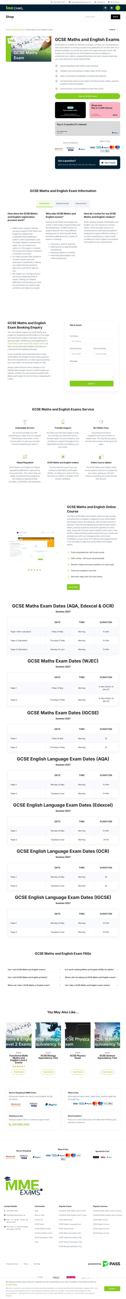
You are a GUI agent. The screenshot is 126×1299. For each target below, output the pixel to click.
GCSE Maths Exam (66, 1220)
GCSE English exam (36, 343)
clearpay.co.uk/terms (75, 115)
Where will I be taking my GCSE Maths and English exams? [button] (91, 977)
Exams (21, 30)
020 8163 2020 (20, 1124)
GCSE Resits (39, 1224)
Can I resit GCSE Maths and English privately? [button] (34, 977)
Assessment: (81, 203)
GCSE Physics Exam (78, 1056)
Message (73, 361)
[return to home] (23, 1185)
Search (115, 17)
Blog (36, 1211)
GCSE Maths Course (100, 1220)
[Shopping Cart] (105, 7)
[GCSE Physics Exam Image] (78, 1035)
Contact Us (39, 1220)
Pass (36, 1242)
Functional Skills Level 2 (43, 1233)
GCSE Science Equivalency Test (107, 1056)
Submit (91, 384)
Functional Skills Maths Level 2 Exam (72, 1211)
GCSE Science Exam (66, 1229)
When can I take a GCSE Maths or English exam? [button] (34, 985)
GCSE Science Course (101, 1229)
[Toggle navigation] (117, 7)
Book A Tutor (40, 1215)
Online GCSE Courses (43, 1229)
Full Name (74, 336)
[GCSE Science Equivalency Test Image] (107, 1035)
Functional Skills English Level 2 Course (107, 1215)
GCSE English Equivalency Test (70, 1237)
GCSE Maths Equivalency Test (70, 1233)
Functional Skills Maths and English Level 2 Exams (18, 1059)
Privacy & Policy (12, 1264)
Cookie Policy (11, 1285)
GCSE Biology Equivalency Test (48, 1056)
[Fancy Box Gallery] (28, 49)
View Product (19, 1072)
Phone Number (100, 348)
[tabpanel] (34, 546)
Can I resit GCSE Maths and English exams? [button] (34, 969)
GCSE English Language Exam (70, 1224)
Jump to (112, 29)
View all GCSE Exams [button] (88, 96)
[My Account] (111, 7)
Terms (26, 1264)
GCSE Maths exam (15, 343)
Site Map (37, 1264)
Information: (44, 203)
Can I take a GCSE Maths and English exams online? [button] (91, 985)
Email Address (76, 348)
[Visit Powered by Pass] (104, 1264)
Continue (112, 1289)
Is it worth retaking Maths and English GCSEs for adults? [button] (91, 969)
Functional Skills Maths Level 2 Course (107, 1211)
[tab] (44, 203)
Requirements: (62, 203)
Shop (14, 30)
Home (8, 30)
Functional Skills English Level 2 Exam (73, 1215)
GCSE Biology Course (101, 1233)
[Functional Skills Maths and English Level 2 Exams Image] (19, 1035)
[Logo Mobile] (15, 7)
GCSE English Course (101, 1224)
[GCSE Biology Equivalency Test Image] (48, 1035)
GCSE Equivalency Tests (44, 1237)
